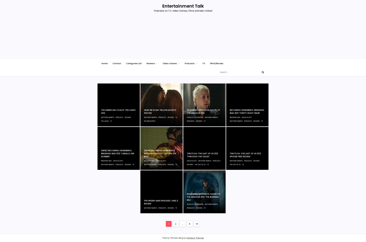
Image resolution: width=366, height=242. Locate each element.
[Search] (263, 72)
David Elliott (247, 117)
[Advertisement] (183, 38)
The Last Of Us (200, 165)
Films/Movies (216, 63)
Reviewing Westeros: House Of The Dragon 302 (203, 111)
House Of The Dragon (195, 117)
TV (203, 63)
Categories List (134, 63)
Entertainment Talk (183, 6)
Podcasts (190, 63)
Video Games (170, 63)
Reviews (151, 63)
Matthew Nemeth (107, 117)
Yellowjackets (149, 121)
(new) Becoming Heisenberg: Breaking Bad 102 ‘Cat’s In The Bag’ (160, 153)
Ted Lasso (105, 121)
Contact (117, 63)
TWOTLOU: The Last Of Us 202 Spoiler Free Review (245, 155)
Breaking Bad (235, 117)
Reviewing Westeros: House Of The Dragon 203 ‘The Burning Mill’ (203, 197)
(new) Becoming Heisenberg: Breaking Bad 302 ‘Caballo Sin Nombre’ (117, 153)
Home (105, 63)
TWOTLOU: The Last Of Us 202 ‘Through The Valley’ (202, 155)
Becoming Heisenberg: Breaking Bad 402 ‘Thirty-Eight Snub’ (247, 111)
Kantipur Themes (195, 238)
